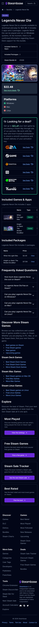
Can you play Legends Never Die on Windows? (17, 295)
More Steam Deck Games (16, 367)
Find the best (18, 500)
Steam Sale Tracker (28, 553)
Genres (5, 553)
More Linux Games (13, 395)
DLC (4, 523)
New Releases (26, 532)
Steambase (24, 586)
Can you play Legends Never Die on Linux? (17, 312)
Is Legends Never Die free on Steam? (16, 286)
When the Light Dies (20, 217)
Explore (6, 609)
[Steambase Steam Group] (24, 606)
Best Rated (24, 519)
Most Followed (26, 528)
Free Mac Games (13, 379)
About (25, 622)
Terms (11, 622)
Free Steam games (13, 348)
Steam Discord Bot (10, 590)
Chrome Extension (10, 585)
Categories (7, 558)
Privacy (4, 622)
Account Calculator (10, 605)
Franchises (7, 575)
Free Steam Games (28, 565)
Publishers (7, 571)
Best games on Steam (15, 345)
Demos (5, 528)
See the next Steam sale (18, 478)
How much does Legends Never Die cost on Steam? (17, 278)
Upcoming (24, 536)
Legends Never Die (22, 10)
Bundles (9, 10)
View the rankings (18, 433)
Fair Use (18, 622)
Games (5, 519)
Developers (7, 566)
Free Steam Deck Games (16, 364)
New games (10, 350)
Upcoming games (13, 353)
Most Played (25, 523)
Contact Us (33, 622)
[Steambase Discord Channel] (21, 606)
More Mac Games (13, 381)
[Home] (2, 10)
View (33, 256)
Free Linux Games (13, 393)
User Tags (7, 562)
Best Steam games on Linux (17, 390)
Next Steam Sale (9, 601)
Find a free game (18, 455)
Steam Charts (8, 536)
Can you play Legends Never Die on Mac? (17, 304)
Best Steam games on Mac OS (18, 376)
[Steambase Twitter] (28, 606)
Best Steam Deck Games (16, 362)
